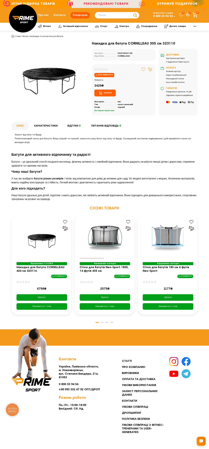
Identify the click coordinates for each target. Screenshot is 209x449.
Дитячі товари (177, 26)
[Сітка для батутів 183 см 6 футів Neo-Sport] (168, 238)
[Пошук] (135, 15)
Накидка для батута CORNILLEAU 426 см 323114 (40, 269)
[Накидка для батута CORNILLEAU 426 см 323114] (41, 238)
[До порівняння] (150, 69)
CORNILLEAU (124, 56)
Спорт (103, 26)
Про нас (43, 15)
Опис (20, 126)
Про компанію (133, 367)
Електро (124, 26)
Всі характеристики (104, 111)
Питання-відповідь (106, 125)
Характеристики (46, 126)
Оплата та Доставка (138, 379)
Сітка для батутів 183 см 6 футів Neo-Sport (166, 269)
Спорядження (149, 26)
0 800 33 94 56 (163, 16)
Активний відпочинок (75, 26)
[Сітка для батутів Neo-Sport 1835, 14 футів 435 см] (105, 238)
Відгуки (73, 125)
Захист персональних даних (140, 393)
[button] (12, 267)
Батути (25, 36)
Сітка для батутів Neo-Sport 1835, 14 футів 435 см (104, 269)
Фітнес (47, 26)
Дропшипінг (131, 413)
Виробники (130, 373)
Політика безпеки (136, 419)
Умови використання (139, 385)
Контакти (59, 15)
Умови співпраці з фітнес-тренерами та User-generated (143, 429)
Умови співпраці (135, 407)
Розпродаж (80, 15)
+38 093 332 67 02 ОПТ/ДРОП (79, 389)
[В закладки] (143, 69)
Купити (41, 297)
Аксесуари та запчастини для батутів (46, 36)
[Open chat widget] (201, 441)
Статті (127, 361)
